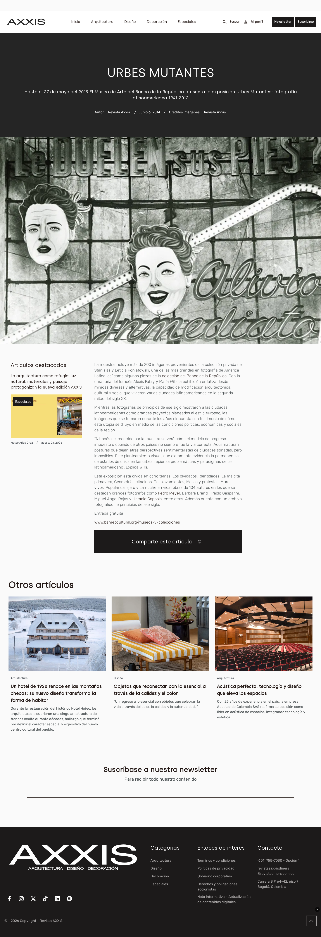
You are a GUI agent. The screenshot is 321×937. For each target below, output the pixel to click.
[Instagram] (24, 901)
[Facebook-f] (12, 901)
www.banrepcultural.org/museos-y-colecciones (137, 522)
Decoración (157, 22)
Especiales (187, 22)
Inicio (75, 22)
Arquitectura (102, 22)
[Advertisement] (286, 427)
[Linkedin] (60, 901)
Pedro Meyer (169, 493)
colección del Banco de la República (194, 375)
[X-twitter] (36, 901)
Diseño (130, 22)
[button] (199, 542)
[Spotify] (72, 901)
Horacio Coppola (147, 498)
